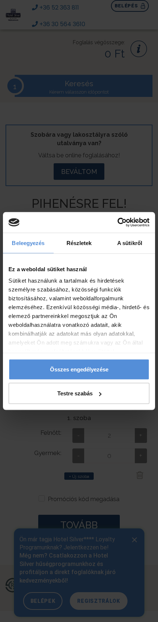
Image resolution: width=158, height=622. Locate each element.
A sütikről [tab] (129, 243)
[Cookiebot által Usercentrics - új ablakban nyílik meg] (117, 222)
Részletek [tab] (79, 243)
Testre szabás (75, 393)
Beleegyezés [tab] (28, 243)
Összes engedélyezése (79, 369)
